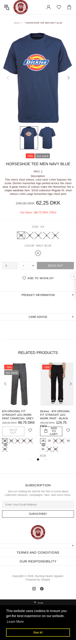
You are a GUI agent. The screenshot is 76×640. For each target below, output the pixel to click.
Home (16, 23)
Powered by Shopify (38, 579)
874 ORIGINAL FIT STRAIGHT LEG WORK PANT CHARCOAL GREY (18, 415)
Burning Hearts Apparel (21, 7)
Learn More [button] (15, 621)
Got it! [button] (38, 632)
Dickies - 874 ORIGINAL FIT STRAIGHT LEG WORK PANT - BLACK (55, 415)
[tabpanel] (19, 410)
